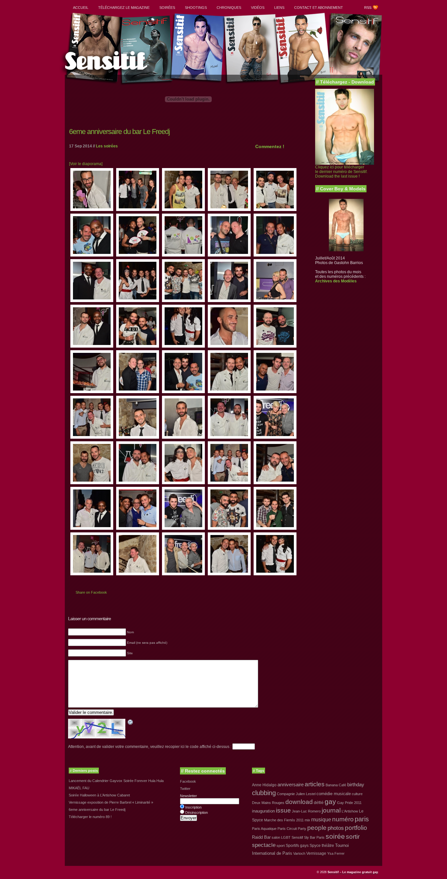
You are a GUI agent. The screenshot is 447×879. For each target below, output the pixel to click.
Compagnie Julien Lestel (296, 794)
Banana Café (336, 785)
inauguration (263, 811)
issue (283, 810)
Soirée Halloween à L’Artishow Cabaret (99, 795)
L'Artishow (350, 811)
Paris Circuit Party (291, 829)
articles (315, 784)
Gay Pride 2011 (349, 803)
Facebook (188, 781)
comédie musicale (333, 793)
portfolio (356, 827)
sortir (353, 836)
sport (281, 846)
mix (307, 820)
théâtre (328, 845)
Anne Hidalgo (264, 785)
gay (330, 802)
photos (336, 828)
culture (357, 794)
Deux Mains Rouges (268, 803)
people (317, 827)
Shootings (196, 8)
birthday (355, 784)
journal (331, 810)
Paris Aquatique (264, 829)
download (299, 801)
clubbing (264, 792)
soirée (335, 836)
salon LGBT (281, 837)
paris (362, 819)
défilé (319, 802)
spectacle (264, 845)
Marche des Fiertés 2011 (284, 820)
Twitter (185, 789)
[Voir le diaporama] (85, 164)
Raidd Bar (261, 837)
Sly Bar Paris (314, 837)
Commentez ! (269, 146)
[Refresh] (130, 723)
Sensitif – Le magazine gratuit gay (353, 872)
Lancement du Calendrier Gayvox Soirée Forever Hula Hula (116, 781)
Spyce (315, 845)
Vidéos (257, 8)
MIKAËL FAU (79, 788)
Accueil (80, 8)
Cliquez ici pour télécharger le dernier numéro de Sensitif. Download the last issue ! (341, 172)
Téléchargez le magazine (124, 8)
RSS (367, 8)
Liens (279, 8)
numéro (343, 819)
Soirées (167, 8)
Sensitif (297, 837)
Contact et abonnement (318, 8)
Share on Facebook (91, 592)
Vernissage (316, 853)
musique (321, 819)
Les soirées (107, 146)
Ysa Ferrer (336, 853)
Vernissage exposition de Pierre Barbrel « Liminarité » (111, 802)
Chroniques (229, 8)
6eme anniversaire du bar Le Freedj (119, 131)
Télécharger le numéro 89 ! (90, 817)
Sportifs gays (297, 845)
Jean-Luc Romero (306, 811)
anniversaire (290, 784)
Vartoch (299, 853)
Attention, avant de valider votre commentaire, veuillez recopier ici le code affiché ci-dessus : (149, 746)
